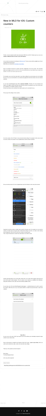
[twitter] (38, 11)
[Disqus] (23, 385)
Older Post (43, 403)
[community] (44, 11)
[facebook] (40, 11)
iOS (10, 27)
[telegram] (36, 11)
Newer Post (3, 403)
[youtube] (42, 11)
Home (23, 402)
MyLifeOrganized (26, 413)
